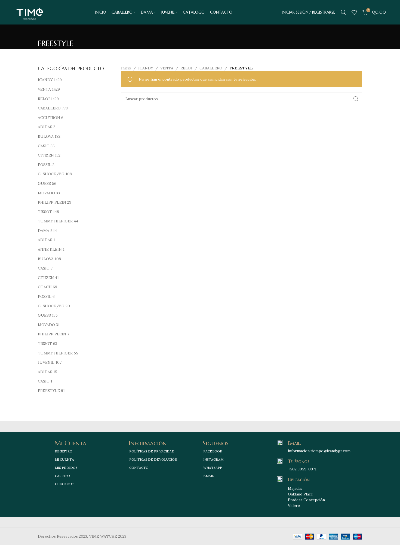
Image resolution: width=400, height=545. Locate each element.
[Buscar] (343, 12)
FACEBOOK (212, 451)
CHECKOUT (64, 484)
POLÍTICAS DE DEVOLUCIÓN (153, 459)
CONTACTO (139, 468)
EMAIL (208, 476)
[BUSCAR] (356, 99)
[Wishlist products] (354, 12)
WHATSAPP (212, 468)
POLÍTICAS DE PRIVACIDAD (151, 451)
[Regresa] (44, 31)
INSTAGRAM (213, 459)
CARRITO (62, 476)
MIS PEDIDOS (66, 468)
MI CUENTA (64, 459)
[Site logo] (29, 12)
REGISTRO (63, 451)
